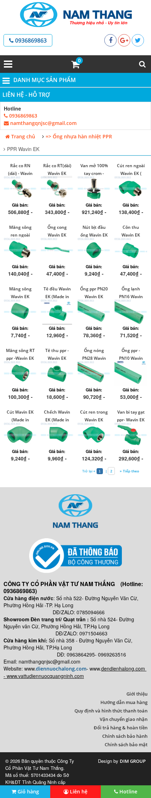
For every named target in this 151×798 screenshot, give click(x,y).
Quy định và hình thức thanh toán (110, 711)
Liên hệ (77, 791)
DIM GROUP (133, 761)
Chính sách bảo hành (124, 736)
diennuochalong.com (61, 668)
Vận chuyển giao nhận (123, 719)
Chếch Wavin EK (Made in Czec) (57, 420)
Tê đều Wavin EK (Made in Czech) (57, 296)
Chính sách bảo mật (126, 744)
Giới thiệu (136, 694)
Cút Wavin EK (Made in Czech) (20, 420)
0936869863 (30, 40)
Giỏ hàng (27, 791)
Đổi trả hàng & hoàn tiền (120, 727)
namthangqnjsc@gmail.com (43, 123)
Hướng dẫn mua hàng (123, 702)
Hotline (127, 791)
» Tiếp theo (129, 471)
